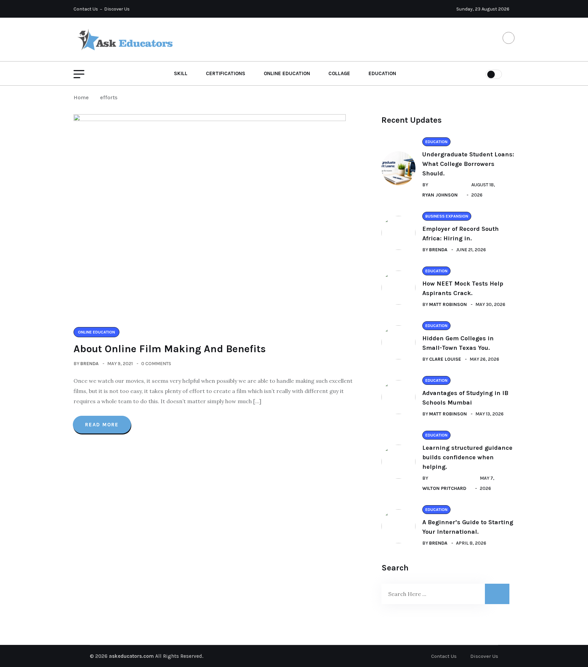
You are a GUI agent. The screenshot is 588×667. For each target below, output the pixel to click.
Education (382, 73)
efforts (108, 97)
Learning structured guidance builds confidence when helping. (467, 457)
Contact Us (86, 9)
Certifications (225, 73)
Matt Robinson (448, 304)
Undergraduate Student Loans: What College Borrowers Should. (468, 164)
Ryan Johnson (440, 195)
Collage (339, 73)
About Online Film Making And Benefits (170, 349)
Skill (180, 73)
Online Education (287, 73)
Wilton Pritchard (444, 488)
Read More (102, 425)
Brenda (89, 363)
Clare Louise (445, 359)
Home (83, 97)
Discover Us (117, 9)
